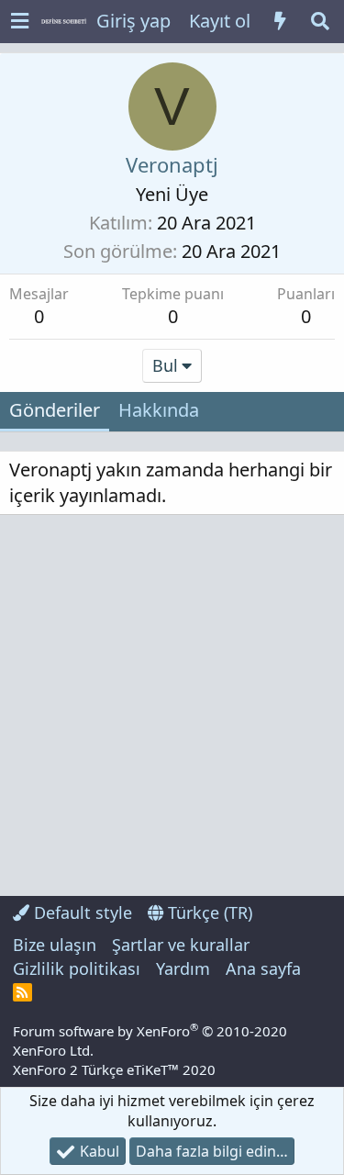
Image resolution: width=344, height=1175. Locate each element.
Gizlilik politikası (76, 968)
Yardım (183, 968)
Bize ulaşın (54, 945)
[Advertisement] (172, 705)
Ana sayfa (263, 968)
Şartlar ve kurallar (181, 945)
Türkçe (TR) (207, 912)
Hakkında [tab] (158, 409)
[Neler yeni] (280, 21)
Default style (80, 912)
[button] (20, 21)
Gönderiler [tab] (54, 409)
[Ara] (320, 21)
